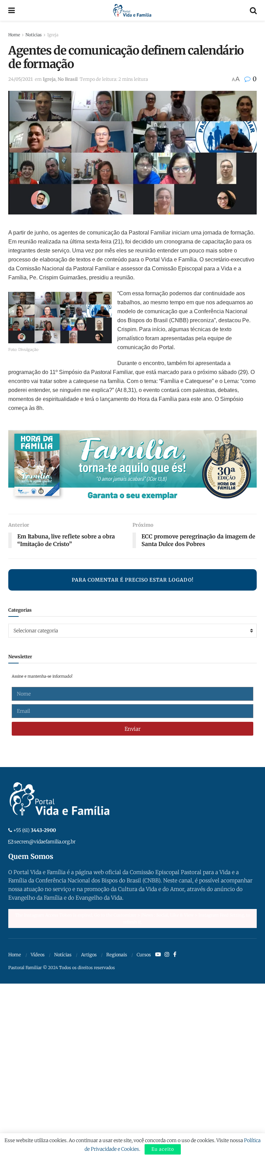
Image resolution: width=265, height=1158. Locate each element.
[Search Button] (253, 10)
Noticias (34, 34)
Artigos (89, 955)
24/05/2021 (20, 79)
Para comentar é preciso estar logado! (133, 580)
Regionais (116, 955)
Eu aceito (162, 1149)
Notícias (62, 955)
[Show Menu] (11, 10)
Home (14, 34)
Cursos (144, 955)
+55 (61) (34, 830)
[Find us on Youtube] (158, 954)
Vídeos (38, 955)
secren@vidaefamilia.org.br (45, 842)
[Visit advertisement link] (132, 467)
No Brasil (68, 79)
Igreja (52, 34)
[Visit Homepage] (132, 10)
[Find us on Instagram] (167, 954)
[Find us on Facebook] (174, 954)
